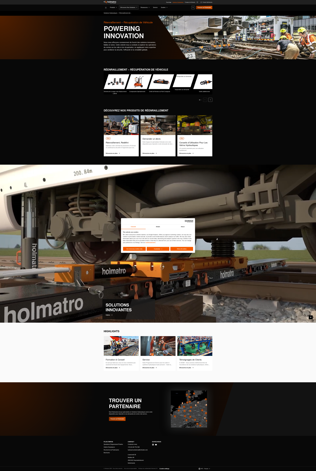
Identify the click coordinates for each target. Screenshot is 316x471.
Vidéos (108, 315)
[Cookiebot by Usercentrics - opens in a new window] (186, 221)
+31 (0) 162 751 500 (134, 447)
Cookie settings (164, 468)
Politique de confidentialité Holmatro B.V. (148, 468)
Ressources (144, 7)
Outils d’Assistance (109, 447)
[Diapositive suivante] (210, 100)
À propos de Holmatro (190, 2)
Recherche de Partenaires (111, 450)
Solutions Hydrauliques (178, 2)
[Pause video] (311, 317)
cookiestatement (150, 242)
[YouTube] (156, 444)
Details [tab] (158, 226)
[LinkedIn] (153, 444)
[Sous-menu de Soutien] (167, 7)
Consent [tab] (133, 226)
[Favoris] (197, 2)
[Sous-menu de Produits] (116, 7)
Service (155, 7)
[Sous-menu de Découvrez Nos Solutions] (136, 7)
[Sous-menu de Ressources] (149, 7)
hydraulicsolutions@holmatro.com (138, 450)
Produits (112, 7)
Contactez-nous (132, 444)
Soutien (163, 7)
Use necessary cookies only (134, 248)
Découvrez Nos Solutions (127, 7)
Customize (157, 248)
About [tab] (182, 226)
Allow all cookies (182, 248)
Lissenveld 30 (132, 454)
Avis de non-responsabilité (130, 468)
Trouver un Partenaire (204, 7)
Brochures (107, 452)
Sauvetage (168, 2)
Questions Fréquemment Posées (113, 444)
